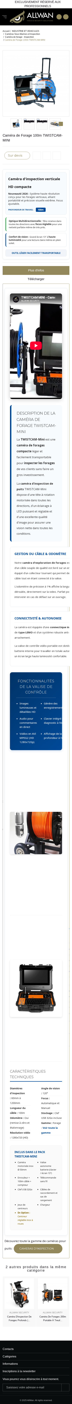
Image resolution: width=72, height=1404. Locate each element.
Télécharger (36, 279)
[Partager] (57, 156)
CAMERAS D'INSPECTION (36, 1248)
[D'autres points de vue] (11, 124)
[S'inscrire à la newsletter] (65, 1387)
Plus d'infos (36, 270)
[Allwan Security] (31, 17)
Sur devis (15, 155)
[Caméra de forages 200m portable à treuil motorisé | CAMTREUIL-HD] (52, 1293)
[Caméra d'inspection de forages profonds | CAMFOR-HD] (19, 1293)
